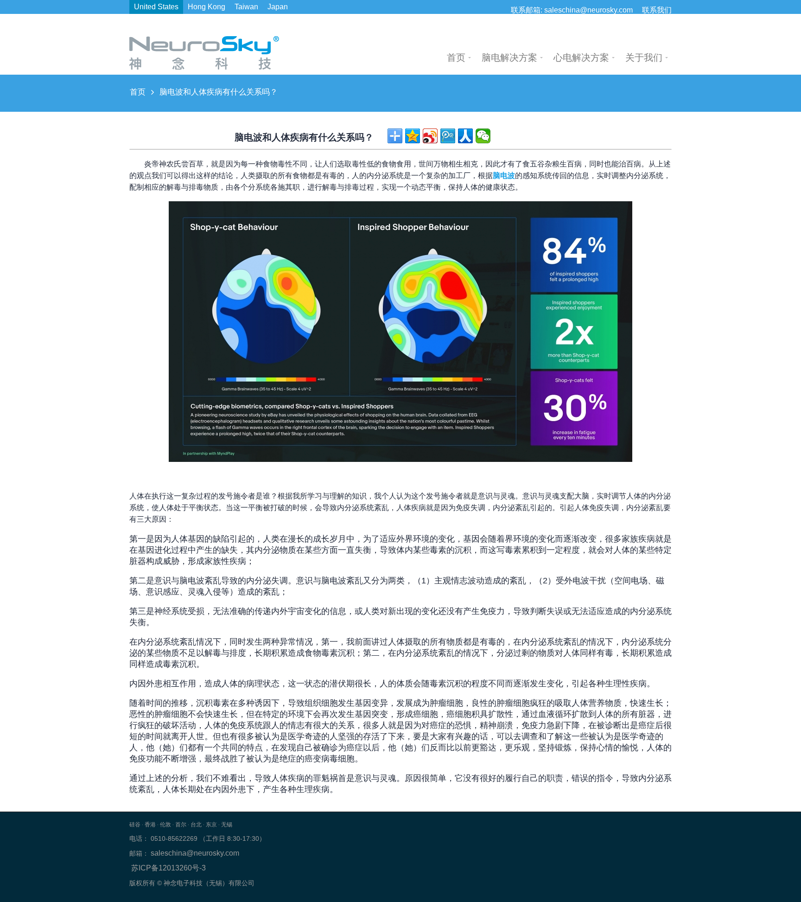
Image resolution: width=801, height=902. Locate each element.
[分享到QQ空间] (412, 135)
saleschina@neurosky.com (588, 10)
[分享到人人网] (465, 135)
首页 (138, 92)
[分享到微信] (483, 135)
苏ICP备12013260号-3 (168, 868)
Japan (277, 7)
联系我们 (657, 10)
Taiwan (246, 7)
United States (156, 7)
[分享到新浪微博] (430, 135)
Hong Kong (206, 7)
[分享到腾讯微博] (447, 135)
